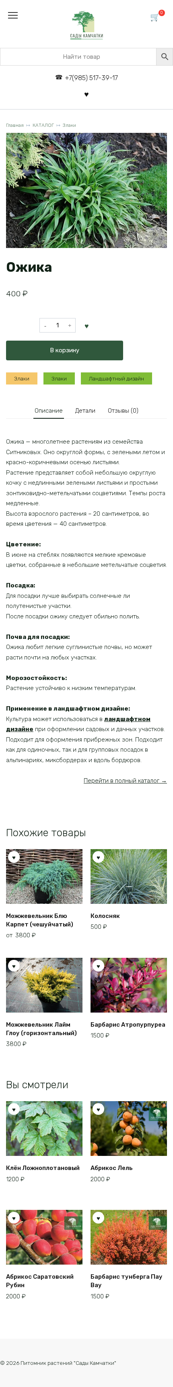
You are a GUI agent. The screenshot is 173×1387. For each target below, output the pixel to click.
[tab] (48, 411)
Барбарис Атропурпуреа (128, 1024)
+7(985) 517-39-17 (91, 78)
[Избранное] (86, 94)
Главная (15, 125)
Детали (85, 410)
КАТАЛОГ (43, 125)
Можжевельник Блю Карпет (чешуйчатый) (39, 920)
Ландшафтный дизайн (116, 378)
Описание (49, 410)
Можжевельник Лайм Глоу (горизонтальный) (41, 1029)
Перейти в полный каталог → (125, 780)
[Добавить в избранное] (87, 325)
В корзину (64, 350)
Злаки (69, 125)
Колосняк (105, 916)
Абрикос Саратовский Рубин (40, 1281)
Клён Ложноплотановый (43, 1168)
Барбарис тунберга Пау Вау (127, 1281)
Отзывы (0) (123, 410)
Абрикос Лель (112, 1168)
